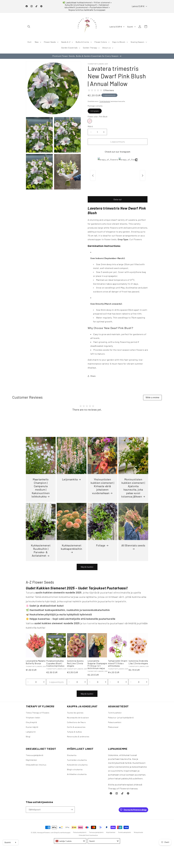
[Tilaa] (72, 809)
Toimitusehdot (115, 713)
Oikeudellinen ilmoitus (36, 765)
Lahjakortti (31, 732)
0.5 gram (96, 111)
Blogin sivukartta (75, 769)
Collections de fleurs (76, 722)
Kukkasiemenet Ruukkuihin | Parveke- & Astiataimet (41, 550)
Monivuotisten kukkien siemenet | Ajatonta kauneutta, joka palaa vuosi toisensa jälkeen (133, 488)
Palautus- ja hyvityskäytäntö (121, 717)
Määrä (90, 127)
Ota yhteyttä (31, 722)
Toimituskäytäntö (124, 832)
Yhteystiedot (138, 832)
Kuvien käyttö (32, 727)
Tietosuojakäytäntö (34, 755)
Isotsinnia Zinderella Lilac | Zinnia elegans (138, 662)
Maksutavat (113, 727)
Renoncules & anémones (78, 736)
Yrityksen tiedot (33, 717)
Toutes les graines (75, 713)
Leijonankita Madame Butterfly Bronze (36, 662)
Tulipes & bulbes (74, 732)
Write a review (152, 397)
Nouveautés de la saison (78, 717)
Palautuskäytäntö (79, 832)
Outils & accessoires (76, 727)
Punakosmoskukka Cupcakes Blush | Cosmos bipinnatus (55, 663)
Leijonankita (70, 479)
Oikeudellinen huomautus (88, 835)
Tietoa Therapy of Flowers (37, 713)
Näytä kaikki (87, 567)
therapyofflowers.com (45, 832)
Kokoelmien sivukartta (77, 765)
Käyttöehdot (31, 760)
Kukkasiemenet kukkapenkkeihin (71, 547)
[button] (29, 27)
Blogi (28, 736)
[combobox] (70, 841)
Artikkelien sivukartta (77, 774)
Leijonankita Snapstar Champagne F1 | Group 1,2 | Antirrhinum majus (97, 664)
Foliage (100, 545)
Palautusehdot (114, 722)
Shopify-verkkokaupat (62, 832)
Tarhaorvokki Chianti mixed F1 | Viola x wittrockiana (117, 663)
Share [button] (93, 376)
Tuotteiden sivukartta (77, 760)
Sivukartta (71, 755)
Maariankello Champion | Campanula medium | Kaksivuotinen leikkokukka (41, 488)
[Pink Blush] (89, 121)
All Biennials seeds (133, 545)
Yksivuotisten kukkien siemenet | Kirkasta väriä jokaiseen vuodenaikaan (102, 486)
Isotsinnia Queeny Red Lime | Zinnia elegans (75, 663)
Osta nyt (118, 199)
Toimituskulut (104, 101)
